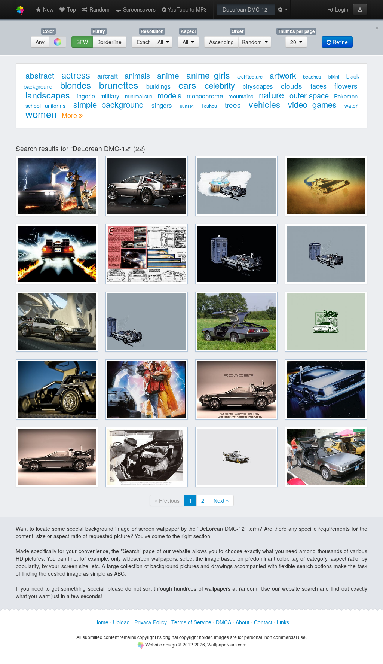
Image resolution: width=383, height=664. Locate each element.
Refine (339, 42)
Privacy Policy (150, 622)
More (70, 115)
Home (101, 622)
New (47, 9)
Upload (121, 622)
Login (341, 9)
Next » (221, 500)
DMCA (223, 622)
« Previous (167, 500)
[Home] (20, 9)
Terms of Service (191, 622)
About (242, 622)
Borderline (109, 42)
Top (70, 9)
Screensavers (139, 9)
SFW (82, 42)
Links (283, 622)
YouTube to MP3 (187, 9)
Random (99, 9)
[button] (360, 9)
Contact (263, 622)
